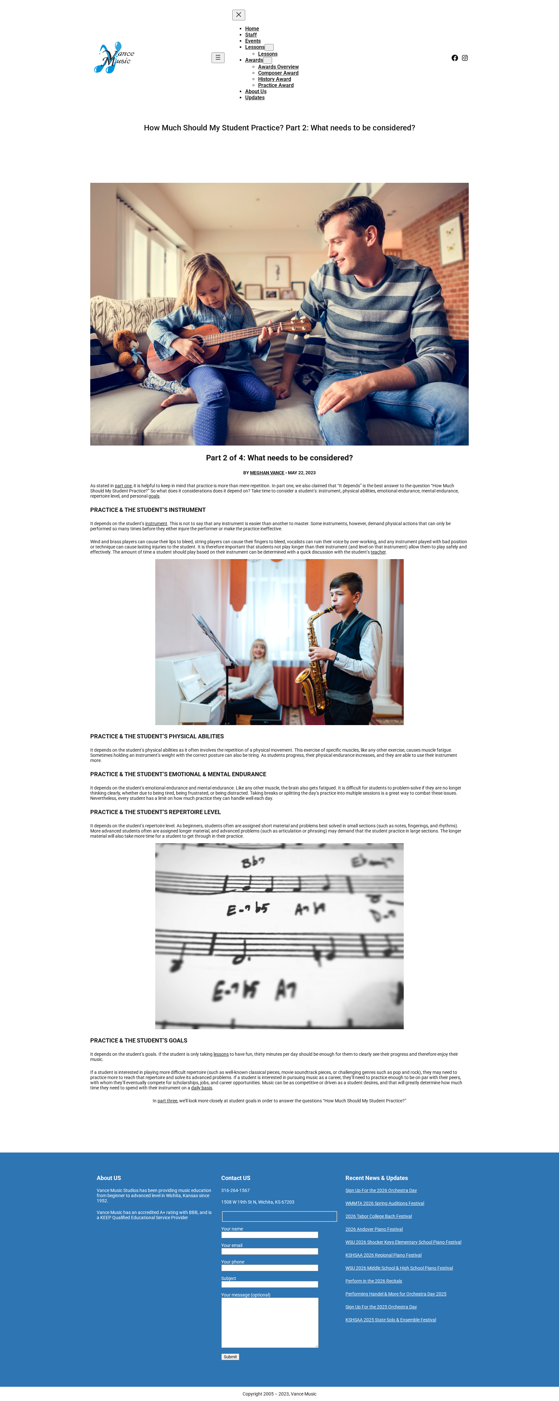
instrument (156, 523)
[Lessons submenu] (269, 47)
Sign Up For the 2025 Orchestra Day (381, 1306)
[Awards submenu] (267, 60)
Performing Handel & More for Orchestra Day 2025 (395, 1293)
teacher (378, 552)
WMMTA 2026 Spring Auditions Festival (384, 1203)
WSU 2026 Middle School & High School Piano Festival (399, 1268)
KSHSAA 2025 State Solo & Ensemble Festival (390, 1319)
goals (153, 496)
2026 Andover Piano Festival (374, 1229)
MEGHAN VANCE (267, 472)
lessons (221, 1054)
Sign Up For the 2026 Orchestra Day (381, 1190)
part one (123, 485)
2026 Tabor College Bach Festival (378, 1216)
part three (167, 1100)
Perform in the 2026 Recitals (373, 1281)
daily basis (201, 1087)
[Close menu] (238, 15)
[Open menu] (218, 57)
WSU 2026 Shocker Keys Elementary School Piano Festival (403, 1242)
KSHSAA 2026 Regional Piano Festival (383, 1255)
